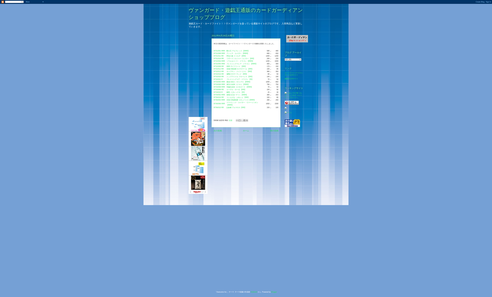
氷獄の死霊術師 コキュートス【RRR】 (241, 100)
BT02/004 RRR (219, 61)
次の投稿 (218, 131)
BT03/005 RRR (219, 82)
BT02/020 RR (219, 77)
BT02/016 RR (219, 74)
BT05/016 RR (219, 97)
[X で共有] (242, 120)
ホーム (246, 131)
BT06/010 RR (219, 107)
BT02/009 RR (219, 66)
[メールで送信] (237, 120)
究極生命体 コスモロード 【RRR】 (240, 87)
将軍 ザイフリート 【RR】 (237, 66)
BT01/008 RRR (219, 53)
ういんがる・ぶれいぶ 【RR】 (238, 97)
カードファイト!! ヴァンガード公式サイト (294, 74)
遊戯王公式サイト (291, 79)
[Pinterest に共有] (247, 120)
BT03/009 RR (219, 89)
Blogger (274, 292)
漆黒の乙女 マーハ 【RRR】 (237, 95)
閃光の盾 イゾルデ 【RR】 (237, 56)
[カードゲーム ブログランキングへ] (292, 104)
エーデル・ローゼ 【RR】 (236, 89)
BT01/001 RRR (219, 51)
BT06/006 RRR (219, 104)
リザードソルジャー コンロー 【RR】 (241, 58)
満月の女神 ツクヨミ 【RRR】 (238, 84)
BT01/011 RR (219, 56)
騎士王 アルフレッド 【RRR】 (238, 51)
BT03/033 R (218, 92)
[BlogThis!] (239, 120)
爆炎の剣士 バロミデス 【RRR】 (239, 82)
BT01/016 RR (219, 58)
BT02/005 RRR (219, 64)
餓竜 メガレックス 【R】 (236, 92)
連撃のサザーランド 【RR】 (237, 74)
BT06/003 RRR (219, 100)
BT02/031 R (218, 79)
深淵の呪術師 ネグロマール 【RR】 (240, 69)
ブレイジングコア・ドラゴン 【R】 (240, 79)
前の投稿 (274, 131)
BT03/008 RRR (219, 87)
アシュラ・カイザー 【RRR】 (238, 53)
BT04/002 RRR (219, 95)
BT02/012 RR (219, 69)
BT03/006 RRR (219, 84)
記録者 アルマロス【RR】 (236, 107)
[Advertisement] (199, 238)
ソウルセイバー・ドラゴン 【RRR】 (240, 61)
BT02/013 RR (219, 71)
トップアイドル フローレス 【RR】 (240, 77)
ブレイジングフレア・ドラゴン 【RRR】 (242, 64)
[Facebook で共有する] (244, 120)
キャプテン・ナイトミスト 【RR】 (240, 71)
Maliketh (254, 292)
